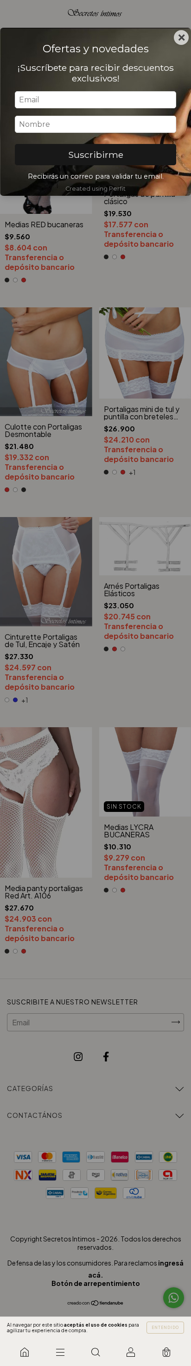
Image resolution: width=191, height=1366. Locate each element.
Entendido (165, 1327)
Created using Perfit (95, 188)
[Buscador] (95, 1352)
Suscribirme (95, 154)
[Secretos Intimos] (24, 1352)
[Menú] (59, 1352)
